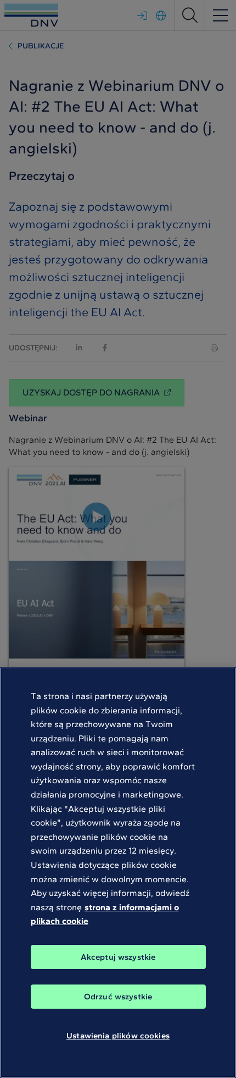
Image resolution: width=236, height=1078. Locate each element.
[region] (118, 872)
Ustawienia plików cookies (118, 1036)
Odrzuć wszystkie (118, 997)
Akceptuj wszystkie (118, 957)
